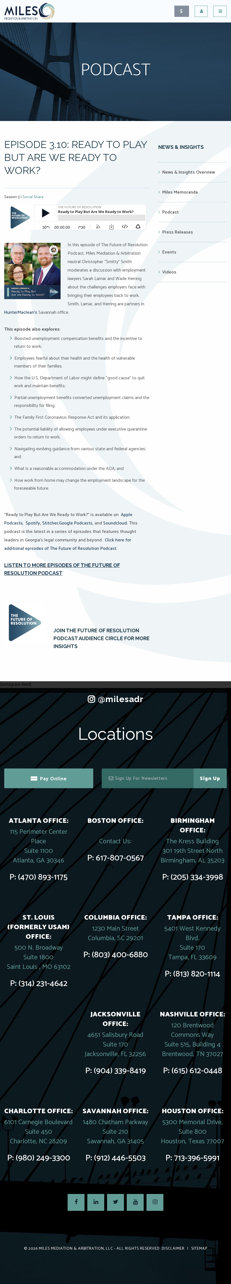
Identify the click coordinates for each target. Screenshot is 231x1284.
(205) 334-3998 (197, 877)
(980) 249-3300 (43, 1158)
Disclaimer (173, 1248)
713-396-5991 (196, 1158)
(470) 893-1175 (43, 877)
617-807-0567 (120, 858)
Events (169, 252)
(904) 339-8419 (120, 1071)
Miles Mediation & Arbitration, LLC (76, 1248)
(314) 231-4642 (43, 984)
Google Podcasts (75, 523)
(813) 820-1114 (196, 974)
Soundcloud (115, 523)
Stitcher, (50, 523)
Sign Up (210, 778)
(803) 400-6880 (120, 955)
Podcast (170, 212)
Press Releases (177, 232)
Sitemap (199, 1248)
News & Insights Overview (188, 172)
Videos (169, 272)
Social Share (33, 197)
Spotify (33, 523)
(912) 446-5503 (120, 1158)
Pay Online (53, 779)
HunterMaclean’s (20, 312)
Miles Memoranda (180, 192)
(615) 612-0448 (197, 1071)
